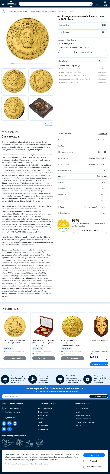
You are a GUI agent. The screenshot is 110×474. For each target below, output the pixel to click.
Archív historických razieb (18, 12)
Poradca (78, 426)
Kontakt (78, 412)
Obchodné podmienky (83, 419)
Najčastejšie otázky (82, 415)
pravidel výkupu (83, 47)
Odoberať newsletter (99, 396)
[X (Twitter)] (9, 429)
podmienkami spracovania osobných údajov (64, 391)
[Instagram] (4, 423)
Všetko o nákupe (81, 408)
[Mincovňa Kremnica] (20, 443)
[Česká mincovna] (11, 4)
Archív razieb (43, 429)
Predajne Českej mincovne (85, 422)
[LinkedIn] (15, 423)
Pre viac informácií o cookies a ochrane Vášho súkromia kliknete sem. (26, 464)
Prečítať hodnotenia (90, 230)
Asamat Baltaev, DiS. (27, 222)
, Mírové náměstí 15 (74, 79)
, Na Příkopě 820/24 (70, 72)
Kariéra (40, 419)
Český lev (103, 134)
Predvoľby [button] (94, 461)
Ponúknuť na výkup (84, 52)
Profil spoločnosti (45, 408)
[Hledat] (90, 4)
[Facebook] (4, 429)
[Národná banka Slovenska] (39, 443)
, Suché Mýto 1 (69, 82)
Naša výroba (43, 412)
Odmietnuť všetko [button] (94, 467)
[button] (5, 41)
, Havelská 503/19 (69, 69)
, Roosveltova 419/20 (72, 76)
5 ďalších (48, 124)
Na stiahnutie (43, 426)
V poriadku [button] (94, 455)
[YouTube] (9, 423)
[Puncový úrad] (29, 443)
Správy (40, 422)
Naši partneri (43, 415)
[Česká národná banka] (8, 443)
